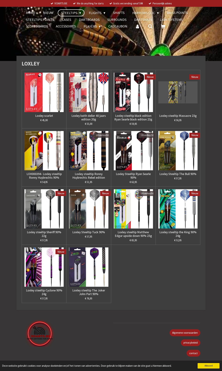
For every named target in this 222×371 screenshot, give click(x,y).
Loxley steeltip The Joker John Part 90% (88, 292)
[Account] (137, 26)
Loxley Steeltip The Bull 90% (177, 174)
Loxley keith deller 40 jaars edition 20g (88, 117)
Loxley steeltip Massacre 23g (178, 115)
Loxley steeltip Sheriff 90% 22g (44, 234)
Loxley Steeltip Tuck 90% (88, 232)
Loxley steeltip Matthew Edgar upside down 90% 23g (133, 234)
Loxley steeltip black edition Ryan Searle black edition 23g (133, 117)
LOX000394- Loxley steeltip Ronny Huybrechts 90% (44, 175)
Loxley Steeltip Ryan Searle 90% (133, 175)
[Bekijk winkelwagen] (163, 26)
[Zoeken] (150, 26)
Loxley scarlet (44, 115)
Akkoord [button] (208, 365)
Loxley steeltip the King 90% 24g (178, 234)
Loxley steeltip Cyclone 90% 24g (44, 292)
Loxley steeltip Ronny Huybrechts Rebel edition (88, 175)
